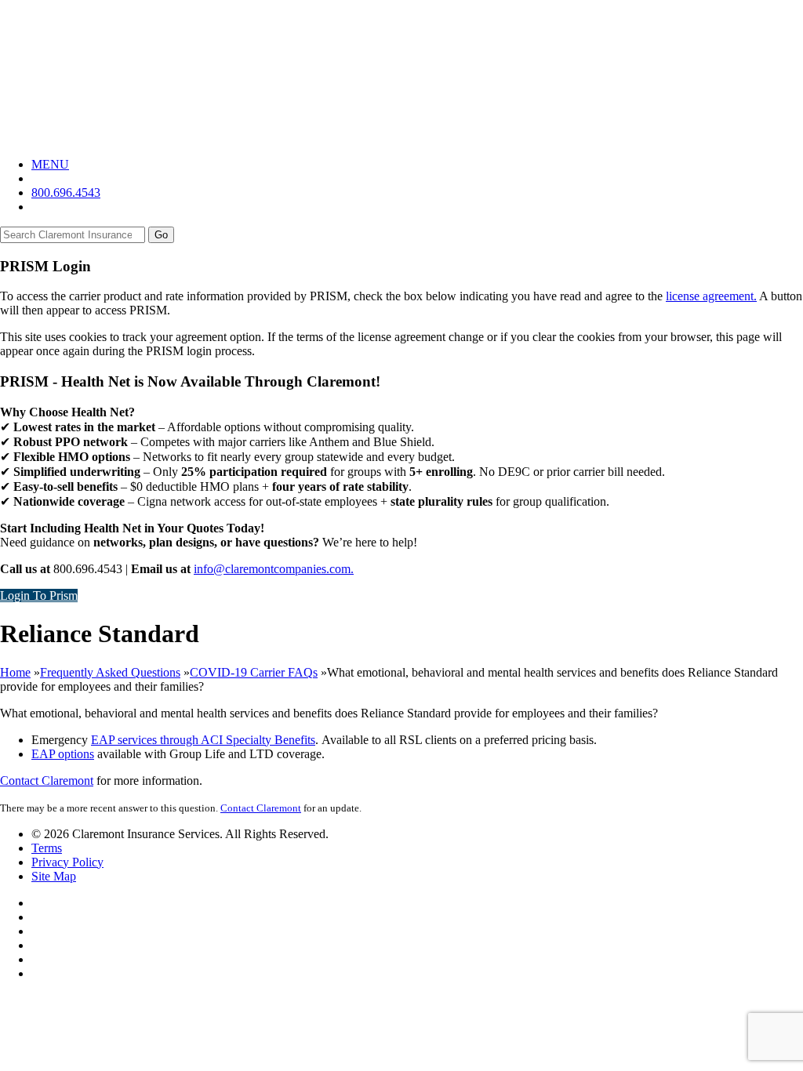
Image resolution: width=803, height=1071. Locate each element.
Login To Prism (39, 595)
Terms (46, 848)
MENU (50, 164)
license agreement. (711, 296)
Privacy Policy (67, 862)
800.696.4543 (65, 192)
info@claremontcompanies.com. (274, 568)
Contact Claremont (46, 780)
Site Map (53, 876)
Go (161, 235)
